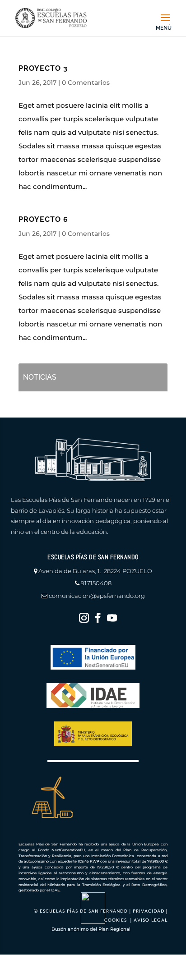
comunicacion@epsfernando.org (97, 595)
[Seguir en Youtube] (112, 618)
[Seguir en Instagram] (84, 618)
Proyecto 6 (43, 219)
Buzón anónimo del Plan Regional (90, 929)
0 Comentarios (86, 82)
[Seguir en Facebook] (98, 618)
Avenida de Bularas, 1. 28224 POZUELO (95, 570)
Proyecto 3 (43, 68)
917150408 (96, 583)
